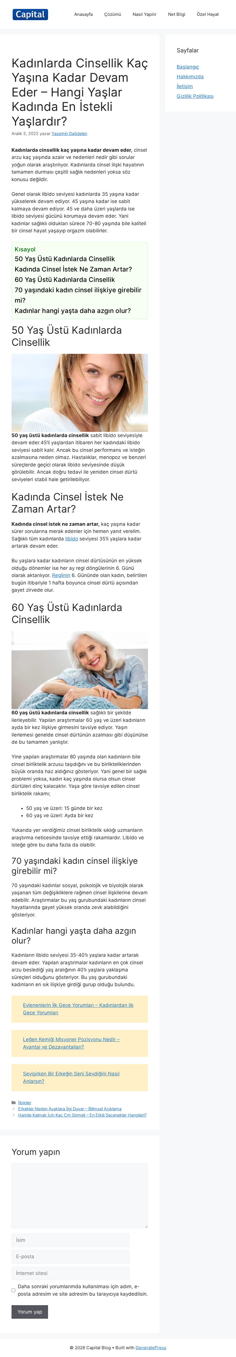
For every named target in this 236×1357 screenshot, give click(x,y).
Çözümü (112, 14)
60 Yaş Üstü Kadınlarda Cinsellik (65, 279)
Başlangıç (188, 67)
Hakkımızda (190, 76)
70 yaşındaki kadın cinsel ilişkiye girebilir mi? (78, 295)
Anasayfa (83, 14)
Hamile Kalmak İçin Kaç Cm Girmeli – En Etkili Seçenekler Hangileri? (82, 1115)
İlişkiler (24, 1102)
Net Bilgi (176, 14)
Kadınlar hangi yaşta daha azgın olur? (73, 310)
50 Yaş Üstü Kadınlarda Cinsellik (65, 259)
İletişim (185, 86)
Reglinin (61, 575)
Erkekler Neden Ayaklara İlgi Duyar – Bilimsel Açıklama (69, 1108)
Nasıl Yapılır (145, 14)
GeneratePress (151, 1347)
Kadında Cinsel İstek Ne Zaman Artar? (73, 269)
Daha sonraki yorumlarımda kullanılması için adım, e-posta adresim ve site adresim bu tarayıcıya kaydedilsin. (83, 1290)
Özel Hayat (208, 14)
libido (71, 539)
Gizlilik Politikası (195, 96)
